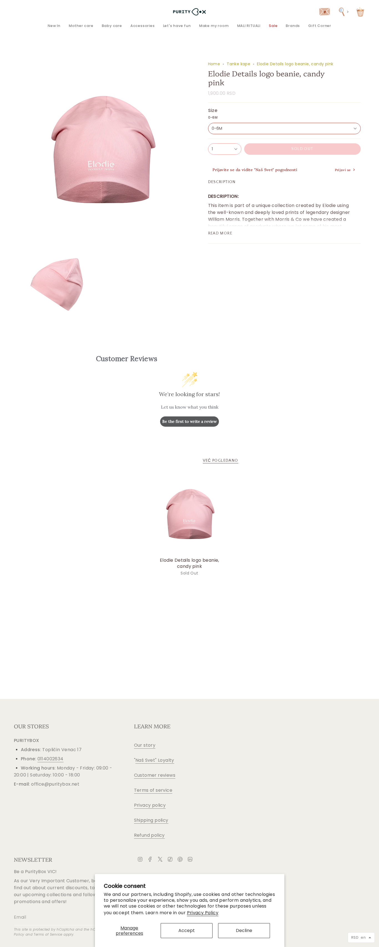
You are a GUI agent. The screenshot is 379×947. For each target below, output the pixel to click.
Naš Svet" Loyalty (154, 760)
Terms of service (153, 790)
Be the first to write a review (189, 421)
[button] (81, 25)
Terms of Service (48, 934)
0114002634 (50, 759)
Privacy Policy (203, 912)
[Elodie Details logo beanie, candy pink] (189, 513)
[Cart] (360, 12)
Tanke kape (238, 64)
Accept (186, 930)
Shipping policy (151, 820)
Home (214, 64)
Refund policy (149, 835)
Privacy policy (150, 805)
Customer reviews (154, 775)
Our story (145, 745)
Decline (244, 930)
